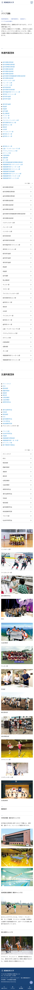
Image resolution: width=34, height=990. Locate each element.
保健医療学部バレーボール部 (11, 167)
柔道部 (5, 106)
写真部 (5, 412)
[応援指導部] (17, 789)
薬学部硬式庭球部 (8, 78)
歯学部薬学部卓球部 (9, 90)
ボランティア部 (7, 443)
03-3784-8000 (7, 975)
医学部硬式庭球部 (8, 69)
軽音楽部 (5, 388)
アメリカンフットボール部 (11, 120)
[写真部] (17, 678)
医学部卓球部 (7, 87)
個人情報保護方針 (25, 978)
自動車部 (5, 158)
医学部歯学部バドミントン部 (11, 92)
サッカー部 (6, 116)
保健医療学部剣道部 (9, 171)
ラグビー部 (6, 118)
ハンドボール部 (7, 85)
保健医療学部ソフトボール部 (11, 176)
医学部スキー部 (7, 134)
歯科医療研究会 (7, 419)
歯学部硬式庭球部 (8, 74)
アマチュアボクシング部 (10, 151)
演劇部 (5, 393)
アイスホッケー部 (8, 132)
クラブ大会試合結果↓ (7, 21)
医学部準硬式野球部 (9, 64)
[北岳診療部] (17, 632)
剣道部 (5, 109)
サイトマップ (4, 978)
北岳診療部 (6, 400)
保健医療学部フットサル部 (11, 178)
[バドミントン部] (17, 748)
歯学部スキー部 (7, 136)
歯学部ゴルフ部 (7, 125)
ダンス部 (5, 160)
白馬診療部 (6, 397)
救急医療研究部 (7, 423)
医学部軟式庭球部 (8, 71)
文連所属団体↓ (15, 19)
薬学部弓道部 (7, 104)
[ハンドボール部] (17, 538)
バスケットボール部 (9, 80)
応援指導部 (6, 155)
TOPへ (31, 982)
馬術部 (5, 127)
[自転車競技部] (17, 725)
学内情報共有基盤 (11, 979)
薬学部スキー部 (7, 146)
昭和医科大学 (7, 2)
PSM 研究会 (6, 421)
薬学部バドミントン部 (9, 94)
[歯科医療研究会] (17, 585)
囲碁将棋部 (6, 391)
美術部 (5, 395)
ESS (4, 417)
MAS (4, 386)
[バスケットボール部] (17, 769)
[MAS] (17, 608)
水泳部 (5, 129)
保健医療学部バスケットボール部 (13, 164)
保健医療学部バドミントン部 (11, 169)
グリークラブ (7, 384)
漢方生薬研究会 (7, 410)
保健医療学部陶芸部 (9, 438)
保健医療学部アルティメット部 (12, 174)
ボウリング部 (7, 153)
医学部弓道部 (7, 96)
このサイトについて (14, 978)
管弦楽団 (5, 414)
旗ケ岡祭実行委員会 (9, 445)
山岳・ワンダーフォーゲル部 (11, 148)
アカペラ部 (6, 431)
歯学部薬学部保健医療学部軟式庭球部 (14, 76)
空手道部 (5, 111)
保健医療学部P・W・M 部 (10, 440)
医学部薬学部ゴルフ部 (9, 122)
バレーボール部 (7, 83)
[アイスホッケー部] (17, 561)
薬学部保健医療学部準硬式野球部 (13, 162)
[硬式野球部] (17, 701)
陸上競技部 (6, 113)
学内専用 (3, 979)
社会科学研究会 (7, 433)
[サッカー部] (17, 655)
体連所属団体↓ (5, 19)
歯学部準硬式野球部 (9, 67)
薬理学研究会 (7, 402)
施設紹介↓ (23, 19)
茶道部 (5, 436)
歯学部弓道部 (7, 99)
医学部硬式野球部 (8, 62)
